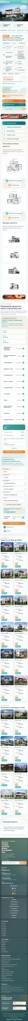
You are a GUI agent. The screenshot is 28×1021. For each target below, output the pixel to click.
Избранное (3, 977)
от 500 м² (3, 933)
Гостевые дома (5, 951)
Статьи (3, 968)
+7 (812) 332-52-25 (6, 878)
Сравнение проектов (6, 978)
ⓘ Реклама (24, 115)
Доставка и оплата (5, 957)
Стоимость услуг (10, 135)
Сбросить (14, 448)
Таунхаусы (3, 950)
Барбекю (3, 944)
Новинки (14, 899)
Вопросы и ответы (5, 960)
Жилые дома (20, 30)
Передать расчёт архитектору (14, 451)
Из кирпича (14, 915)
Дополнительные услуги (8, 83)
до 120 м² (3, 924)
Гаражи (3, 946)
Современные (14, 904)
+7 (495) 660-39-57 (6, 873)
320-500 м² (3, 932)
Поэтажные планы (11, 123)
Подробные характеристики (13, 127)
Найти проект (6, 860)
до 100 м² (3, 923)
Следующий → (22, 43)
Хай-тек (14, 917)
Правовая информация (6, 975)
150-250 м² (3, 928)
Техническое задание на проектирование (10, 959)
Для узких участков (14, 906)
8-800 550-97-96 (5, 870)
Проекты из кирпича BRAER (7, 971)
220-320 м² (3, 930)
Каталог (14, 43)
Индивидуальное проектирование (9, 964)
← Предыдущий (6, 43)
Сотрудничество (5, 969)
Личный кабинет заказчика (7, 980)
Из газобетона (14, 913)
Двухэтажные (11, 30)
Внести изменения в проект (7, 966)
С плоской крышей (14, 910)
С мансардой (14, 908)
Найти (22, 862)
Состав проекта (10, 131)
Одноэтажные (14, 901)
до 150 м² (3, 926)
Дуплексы (3, 948)
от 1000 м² (3, 935)
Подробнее (4, 566)
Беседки (3, 942)
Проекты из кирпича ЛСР (7, 973)
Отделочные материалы (12, 138)
